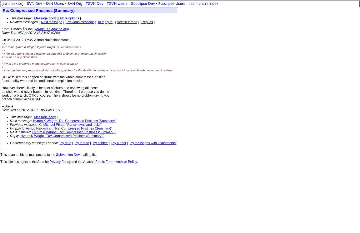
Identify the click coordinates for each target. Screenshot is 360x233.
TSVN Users (117, 3)
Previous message (80, 22)
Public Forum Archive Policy (116, 162)
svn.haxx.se (12, 3)
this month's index (203, 3)
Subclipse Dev (143, 3)
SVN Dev (34, 3)
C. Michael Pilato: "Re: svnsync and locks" (70, 124)
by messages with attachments (153, 143)
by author (119, 143)
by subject (100, 143)
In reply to (105, 22)
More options (69, 18)
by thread (82, 143)
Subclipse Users (171, 3)
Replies (147, 22)
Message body (45, 18)
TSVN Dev (94, 3)
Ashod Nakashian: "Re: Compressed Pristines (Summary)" (69, 128)
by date (65, 143)
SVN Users (54, 3)
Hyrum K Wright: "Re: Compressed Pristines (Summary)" (74, 121)
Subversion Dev (68, 154)
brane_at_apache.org (52, 29)
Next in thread (127, 22)
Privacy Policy (60, 162)
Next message (51, 22)
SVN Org (74, 3)
